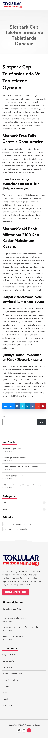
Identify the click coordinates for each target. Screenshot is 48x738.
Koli (4, 502)
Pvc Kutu (6, 686)
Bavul (4, 693)
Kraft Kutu (8, 529)
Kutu (4, 509)
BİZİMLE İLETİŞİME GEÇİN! (15, 592)
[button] (44, 5)
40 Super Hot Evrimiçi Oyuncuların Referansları (23, 485)
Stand (5, 699)
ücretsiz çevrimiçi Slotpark (14, 457)
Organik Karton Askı (11, 654)
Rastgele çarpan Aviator (12, 448)
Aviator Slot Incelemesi (12, 476)
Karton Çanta (8, 661)
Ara (4, 416)
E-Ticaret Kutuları (19, 524)
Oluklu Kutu (21, 529)
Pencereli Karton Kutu (12, 673)
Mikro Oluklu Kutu (10, 680)
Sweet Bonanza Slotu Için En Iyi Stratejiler (20, 466)
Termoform (7, 705)
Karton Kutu (7, 667)
